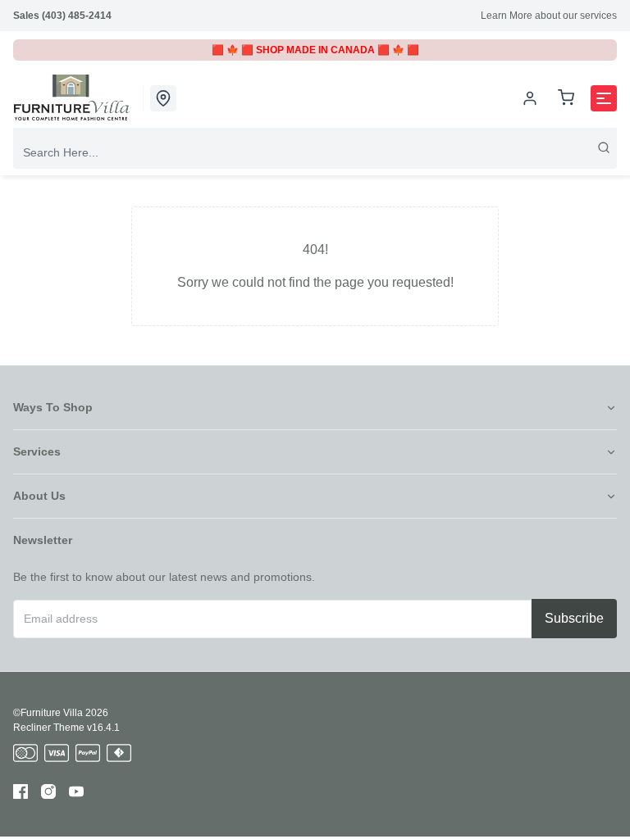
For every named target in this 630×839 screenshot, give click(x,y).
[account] (530, 98)
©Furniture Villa (48, 713)
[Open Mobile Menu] (604, 98)
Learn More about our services (549, 15)
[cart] (566, 98)
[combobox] (315, 152)
